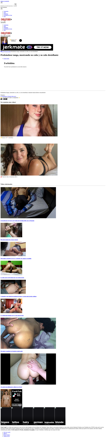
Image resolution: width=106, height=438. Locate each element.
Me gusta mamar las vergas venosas (9, 239)
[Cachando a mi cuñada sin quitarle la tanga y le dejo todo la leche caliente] (13, 293)
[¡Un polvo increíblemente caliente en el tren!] (28, 384)
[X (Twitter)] (6, 99)
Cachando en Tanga (6, 96)
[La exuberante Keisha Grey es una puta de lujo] (11, 312)
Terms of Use (6, 436)
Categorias (5, 25)
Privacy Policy (6, 434)
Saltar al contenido (5, 1)
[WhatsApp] (1, 99)
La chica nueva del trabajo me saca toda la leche (12, 277)
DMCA (5, 433)
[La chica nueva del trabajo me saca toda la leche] (11, 274)
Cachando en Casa (7, 28)
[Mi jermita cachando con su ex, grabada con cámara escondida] (13, 255)
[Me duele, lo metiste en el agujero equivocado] (28, 348)
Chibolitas (5, 27)
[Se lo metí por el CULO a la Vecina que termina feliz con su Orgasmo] (28, 217)
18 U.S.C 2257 (6, 432)
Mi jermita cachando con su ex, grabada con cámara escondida (16, 258)
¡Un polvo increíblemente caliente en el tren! (11, 387)
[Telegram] (3, 99)
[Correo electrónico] (5, 99)
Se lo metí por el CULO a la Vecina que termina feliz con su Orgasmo (17, 220)
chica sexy (13, 96)
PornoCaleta (6, 58)
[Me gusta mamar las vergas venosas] (11, 236)
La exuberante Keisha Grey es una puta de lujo (12, 315)
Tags (4, 30)
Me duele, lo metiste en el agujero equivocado (12, 351)
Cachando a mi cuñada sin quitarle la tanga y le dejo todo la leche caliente (18, 296)
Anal (4, 26)
